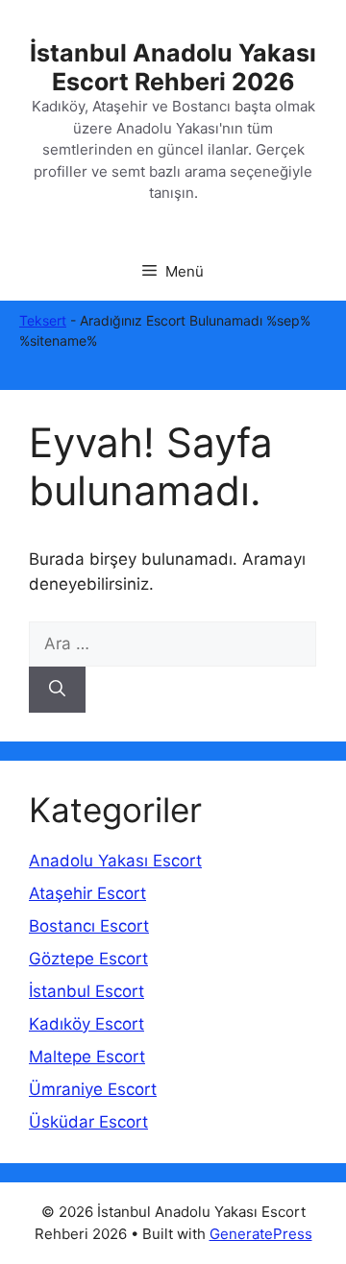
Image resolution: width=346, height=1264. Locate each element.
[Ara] (57, 690)
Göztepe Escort (88, 958)
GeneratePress (261, 1234)
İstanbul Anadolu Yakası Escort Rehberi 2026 (173, 67)
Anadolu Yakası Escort (115, 860)
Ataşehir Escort (87, 893)
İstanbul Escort (86, 991)
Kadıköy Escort (86, 1023)
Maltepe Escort (87, 1056)
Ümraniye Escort (93, 1089)
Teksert (42, 320)
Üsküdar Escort (88, 1121)
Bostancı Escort (89, 926)
